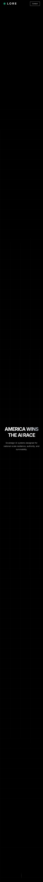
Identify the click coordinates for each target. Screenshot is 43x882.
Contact (35, 4)
